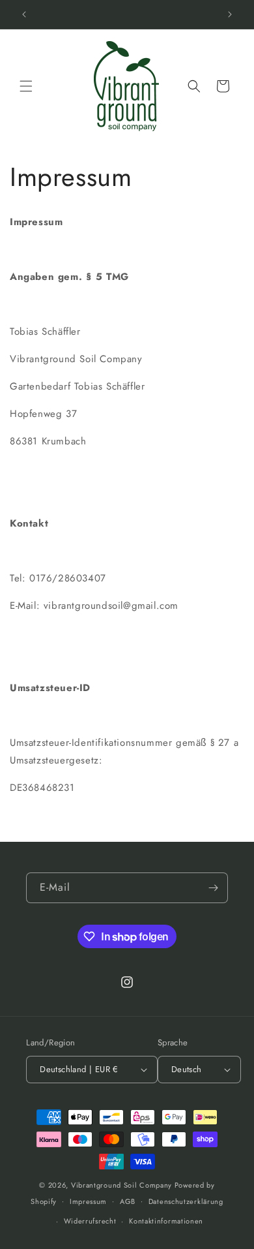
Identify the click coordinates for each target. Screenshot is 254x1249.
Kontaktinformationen (166, 1221)
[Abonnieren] (213, 887)
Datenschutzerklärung (185, 1201)
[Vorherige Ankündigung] (24, 14)
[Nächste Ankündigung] (230, 14)
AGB (127, 1201)
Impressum (88, 1201)
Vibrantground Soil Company (121, 1185)
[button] (26, 86)
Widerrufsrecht (90, 1221)
